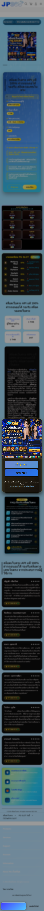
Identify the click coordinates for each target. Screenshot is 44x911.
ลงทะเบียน (21, 473)
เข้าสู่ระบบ (21, 464)
